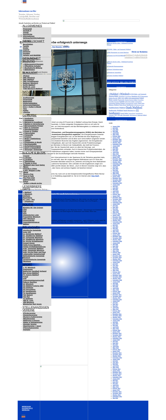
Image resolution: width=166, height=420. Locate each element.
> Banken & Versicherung (33, 124)
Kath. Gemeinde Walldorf (33, 249)
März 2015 (116, 348)
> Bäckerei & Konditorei (33, 122)
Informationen (28, 36)
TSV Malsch (28, 295)
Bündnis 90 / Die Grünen (33, 208)
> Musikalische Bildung (32, 68)
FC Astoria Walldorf (31, 275)
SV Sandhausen (29, 291)
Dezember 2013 (117, 372)
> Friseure (27, 137)
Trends (26, 33)
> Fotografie (28, 135)
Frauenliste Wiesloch (31, 217)
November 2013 (117, 374)
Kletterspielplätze (30, 103)
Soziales (26, 53)
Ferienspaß (27, 100)
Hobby (25, 110)
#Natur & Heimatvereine (32, 322)
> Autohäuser (28, 120)
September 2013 (117, 377)
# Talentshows (29, 161)
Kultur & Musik (34, 152)
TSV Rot (26, 297)
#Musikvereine (29, 319)
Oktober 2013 (117, 375)
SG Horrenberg (29, 289)
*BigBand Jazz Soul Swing (34, 165)
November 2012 (117, 393)
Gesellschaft (33, 41)
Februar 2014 (116, 369)
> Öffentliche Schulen (32, 66)
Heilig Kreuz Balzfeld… (32, 245)
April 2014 (116, 366)
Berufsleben (28, 44)
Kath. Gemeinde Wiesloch (33, 250)
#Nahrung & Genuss (31, 320)
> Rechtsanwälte (30, 144)
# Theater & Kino (30, 163)
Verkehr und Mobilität (32, 55)
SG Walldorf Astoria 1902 (33, 286)
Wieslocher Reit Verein (32, 304)
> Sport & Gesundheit (32, 148)
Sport (27, 264)
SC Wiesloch (28, 284)
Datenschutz (27, 408)
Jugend (26, 50)
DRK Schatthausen (31, 81)
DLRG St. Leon (29, 87)
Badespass (27, 101)
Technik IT (27, 31)
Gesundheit (31, 58)
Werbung (26, 410)
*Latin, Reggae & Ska (31, 170)
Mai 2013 (115, 384)
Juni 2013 (115, 382)
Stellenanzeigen (35, 307)
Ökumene (27, 261)
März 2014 (116, 367)
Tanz (25, 109)
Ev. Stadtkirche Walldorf (33, 236)
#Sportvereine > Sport (32, 326)
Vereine (28, 310)
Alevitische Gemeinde (32, 230)
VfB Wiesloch (28, 302)
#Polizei (26, 76)
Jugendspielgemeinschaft (33, 280)
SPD (25, 213)
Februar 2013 (116, 388)
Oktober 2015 (117, 337)
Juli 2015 (115, 341)
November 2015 (117, 335)
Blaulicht (30, 72)
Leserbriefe (32, 186)
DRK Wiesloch (29, 78)
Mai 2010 (115, 398)
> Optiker (27, 140)
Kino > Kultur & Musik (32, 107)
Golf (24, 279)
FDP (24, 211)
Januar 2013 (116, 390)
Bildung (28, 61)
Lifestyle (26, 112)
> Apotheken (28, 118)
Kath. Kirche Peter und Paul (34, 252)
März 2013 (116, 387)
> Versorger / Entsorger (32, 150)
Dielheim (26, 196)
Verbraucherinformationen (34, 38)
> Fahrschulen (29, 133)
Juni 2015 (115, 343)
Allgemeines (32, 25)
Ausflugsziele (28, 98)
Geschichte (27, 34)
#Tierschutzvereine (31, 328)
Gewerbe (29, 115)
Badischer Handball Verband (34, 271)
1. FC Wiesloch (29, 268)
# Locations (28, 160)
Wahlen (26, 224)
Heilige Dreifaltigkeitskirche (34, 247)
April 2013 (116, 385)
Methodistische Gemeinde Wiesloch (33, 257)
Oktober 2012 (117, 395)
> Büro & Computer (31, 128)
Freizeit (28, 94)
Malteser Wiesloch (30, 83)
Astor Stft (27, 232)
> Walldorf (27, 192)
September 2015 (117, 338)
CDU (25, 209)
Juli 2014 (115, 361)
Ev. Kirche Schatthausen (33, 241)
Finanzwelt (27, 29)
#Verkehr (26, 330)
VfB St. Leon (28, 300)
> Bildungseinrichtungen (33, 64)
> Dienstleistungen (30, 129)
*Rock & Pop (28, 174)
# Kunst (26, 156)
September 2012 (117, 396)
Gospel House (29, 243)
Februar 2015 (116, 350)
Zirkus (25, 181)
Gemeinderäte (28, 220)
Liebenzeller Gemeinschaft (34, 254)
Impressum (26, 406)
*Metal (25, 172)
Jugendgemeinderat (31, 222)
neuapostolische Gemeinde (34, 260)
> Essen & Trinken (30, 131)
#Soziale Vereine (30, 324)
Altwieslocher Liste (31, 215)
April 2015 (116, 346)
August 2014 (116, 359)
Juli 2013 (115, 380)
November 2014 (117, 354)
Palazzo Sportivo (30, 282)
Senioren (26, 52)
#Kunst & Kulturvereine (32, 317)
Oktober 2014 (117, 356)
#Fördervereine (29, 313)
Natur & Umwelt (34, 91)
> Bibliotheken (29, 70)
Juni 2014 (115, 363)
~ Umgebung (28, 201)
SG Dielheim (28, 288)
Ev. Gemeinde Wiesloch (32, 238)
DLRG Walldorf (29, 85)
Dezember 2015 (117, 333)
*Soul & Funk (28, 176)
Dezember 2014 (117, 353)
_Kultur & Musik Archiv (32, 183)
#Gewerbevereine (30, 315)
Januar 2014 (116, 371)
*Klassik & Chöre (30, 169)
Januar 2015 (116, 351)
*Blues (25, 167)
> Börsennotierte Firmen (33, 126)
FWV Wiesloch (29, 219)
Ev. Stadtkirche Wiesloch (33, 239)
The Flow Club (29, 178)
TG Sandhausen (29, 293)
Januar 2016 (116, 332)
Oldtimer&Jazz (29, 180)
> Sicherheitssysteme (32, 146)
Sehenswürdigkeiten (31, 105)
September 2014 (117, 358)
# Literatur (27, 158)
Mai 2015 (115, 345)
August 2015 (116, 340)
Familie (26, 46)
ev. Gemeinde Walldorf (32, 234)
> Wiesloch (27, 194)
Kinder (25, 48)
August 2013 (116, 379)
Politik (27, 204)
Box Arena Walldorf (31, 273)
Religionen (31, 227)
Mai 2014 (115, 364)
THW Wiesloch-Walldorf (32, 89)
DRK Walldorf (28, 79)
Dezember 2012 (117, 392)
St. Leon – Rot (29, 200)
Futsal (25, 277)
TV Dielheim (28, 299)
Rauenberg (27, 198)
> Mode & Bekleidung (32, 139)
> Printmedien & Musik (32, 142)
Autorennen (28, 269)
